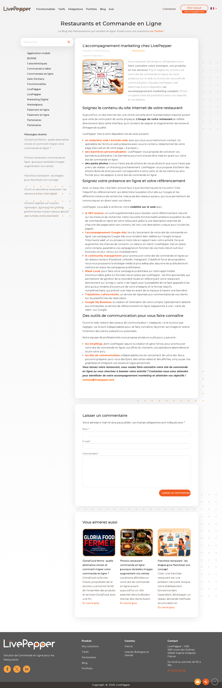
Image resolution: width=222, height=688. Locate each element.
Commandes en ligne (40, 73)
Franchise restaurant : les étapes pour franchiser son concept (174, 565)
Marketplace (35, 104)
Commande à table (39, 68)
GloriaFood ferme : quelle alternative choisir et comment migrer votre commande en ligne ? (46, 144)
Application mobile (38, 53)
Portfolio (91, 9)
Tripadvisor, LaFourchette (102, 294)
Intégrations (75, 9)
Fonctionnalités (45, 9)
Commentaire (90, 454)
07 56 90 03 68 (176, 670)
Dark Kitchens (35, 79)
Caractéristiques (37, 63)
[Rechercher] (68, 42)
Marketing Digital (37, 99)
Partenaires (34, 120)
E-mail (86, 441)
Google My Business (98, 302)
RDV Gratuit (194, 7)
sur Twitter (156, 31)
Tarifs (61, 9)
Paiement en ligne (38, 109)
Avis (111, 9)
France (129, 646)
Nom (85, 429)
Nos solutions (90, 646)
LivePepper (34, 89)
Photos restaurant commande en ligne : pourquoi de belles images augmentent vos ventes (44, 162)
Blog (103, 9)
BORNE (31, 58)
